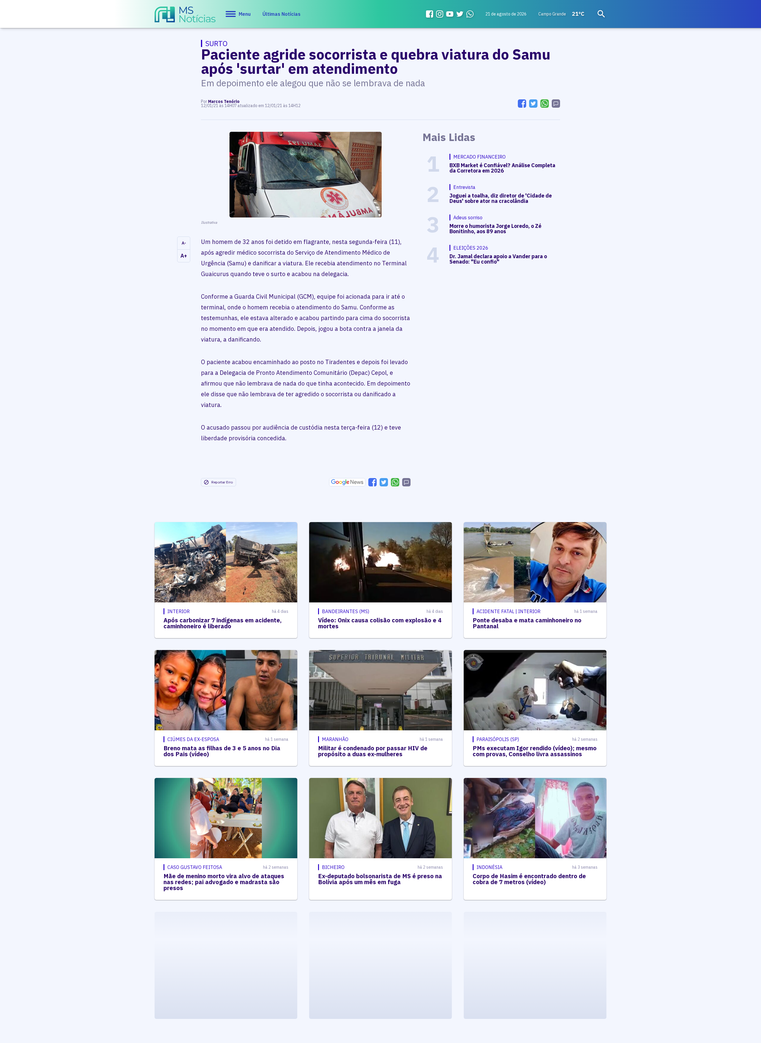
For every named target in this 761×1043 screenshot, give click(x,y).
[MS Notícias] (185, 17)
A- (184, 243)
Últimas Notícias (281, 14)
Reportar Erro (222, 482)
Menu (245, 14)
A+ (183, 255)
